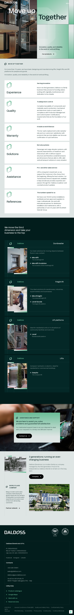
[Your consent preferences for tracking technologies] (71, 612)
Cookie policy (47, 611)
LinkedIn (23, 557)
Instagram (16, 557)
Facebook (9, 557)
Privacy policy (38, 611)
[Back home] (11, 3)
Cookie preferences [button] (58, 611)
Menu (67, 3)
